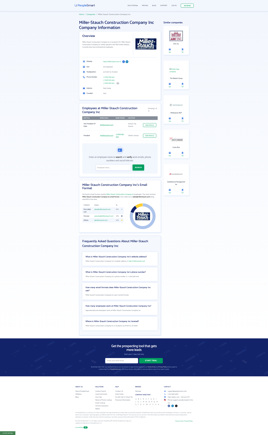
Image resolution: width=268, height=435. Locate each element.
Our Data (98, 397)
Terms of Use (152, 367)
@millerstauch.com (106, 125)
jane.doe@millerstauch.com (103, 216)
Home (81, 14)
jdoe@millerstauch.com (102, 209)
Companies (90, 14)
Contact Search (100, 391)
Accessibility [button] (79, 427)
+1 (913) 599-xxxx (108, 77)
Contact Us (119, 391)
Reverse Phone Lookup (103, 400)
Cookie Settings (8, 433)
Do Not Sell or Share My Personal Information (124, 398)
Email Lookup (100, 403)
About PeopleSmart (82, 391)
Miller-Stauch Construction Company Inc (120, 194)
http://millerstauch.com (111, 61)
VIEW (149, 125)
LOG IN (174, 5)
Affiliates (78, 394)
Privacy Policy (162, 367)
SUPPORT (163, 5)
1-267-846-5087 (173, 394)
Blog (77, 397)
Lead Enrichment (101, 394)
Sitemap (138, 391)
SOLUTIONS (132, 5)
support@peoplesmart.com (177, 391)
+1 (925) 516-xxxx (109, 80)
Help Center (119, 394)
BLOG (154, 5)
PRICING (145, 5)
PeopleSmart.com (115, 369)
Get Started (187, 5)
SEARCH (138, 167)
